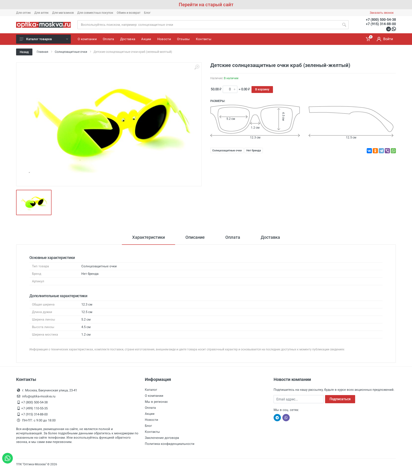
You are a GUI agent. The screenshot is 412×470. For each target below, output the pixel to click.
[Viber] (387, 150)
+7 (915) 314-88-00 (381, 24)
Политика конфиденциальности (169, 444)
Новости (151, 420)
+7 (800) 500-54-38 (381, 20)
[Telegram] (381, 150)
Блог (147, 12)
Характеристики (148, 237)
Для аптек (41, 12)
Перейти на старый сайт (206, 4)
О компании (154, 396)
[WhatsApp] (393, 150)
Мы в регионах (156, 402)
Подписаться (340, 399)
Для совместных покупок (95, 12)
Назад (24, 52)
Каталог (151, 390)
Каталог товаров (39, 39)
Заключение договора (162, 438)
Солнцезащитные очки (227, 150)
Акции (149, 414)
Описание (195, 237)
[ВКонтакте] (369, 150)
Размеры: (217, 101)
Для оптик (23, 12)
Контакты (152, 432)
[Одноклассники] (375, 150)
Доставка (270, 237)
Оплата (232, 237)
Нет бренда (253, 150)
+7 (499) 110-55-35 (34, 408)
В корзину (262, 89)
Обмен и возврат (129, 12)
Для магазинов (63, 12)
